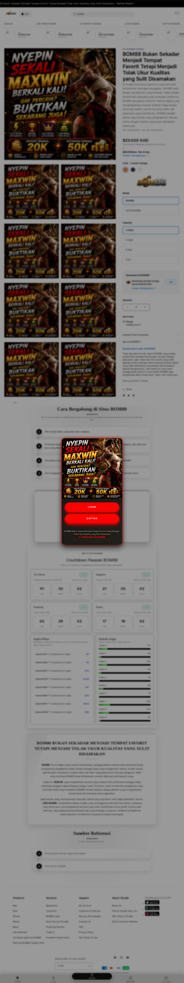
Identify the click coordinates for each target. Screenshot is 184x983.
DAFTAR (92, 518)
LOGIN (92, 507)
